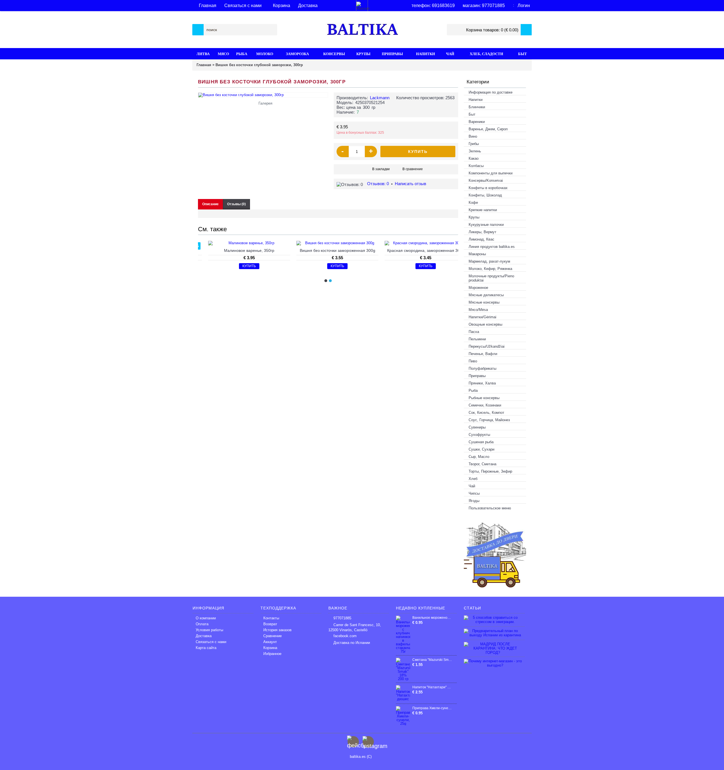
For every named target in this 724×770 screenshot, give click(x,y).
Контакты (271, 618)
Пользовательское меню (490, 508)
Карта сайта (206, 648)
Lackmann (379, 97)
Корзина (270, 648)
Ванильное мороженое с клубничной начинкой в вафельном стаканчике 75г (432, 618)
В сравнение (412, 169)
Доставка (204, 636)
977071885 (342, 618)
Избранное (272, 654)
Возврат (270, 624)
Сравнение (272, 636)
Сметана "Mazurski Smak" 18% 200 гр (432, 660)
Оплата (202, 624)
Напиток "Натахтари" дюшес (432, 687)
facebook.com (345, 636)
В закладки (381, 169)
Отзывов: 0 (378, 183)
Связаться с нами (211, 642)
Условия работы (209, 630)
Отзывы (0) (236, 204)
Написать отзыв (410, 183)
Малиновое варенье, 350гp (239, 250)
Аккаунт (270, 642)
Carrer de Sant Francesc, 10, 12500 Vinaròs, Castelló (354, 627)
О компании (206, 618)
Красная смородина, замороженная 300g (415, 250)
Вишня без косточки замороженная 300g (327, 250)
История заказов (277, 630)
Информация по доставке (490, 92)
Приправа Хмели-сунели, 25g (432, 708)
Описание (210, 204)
